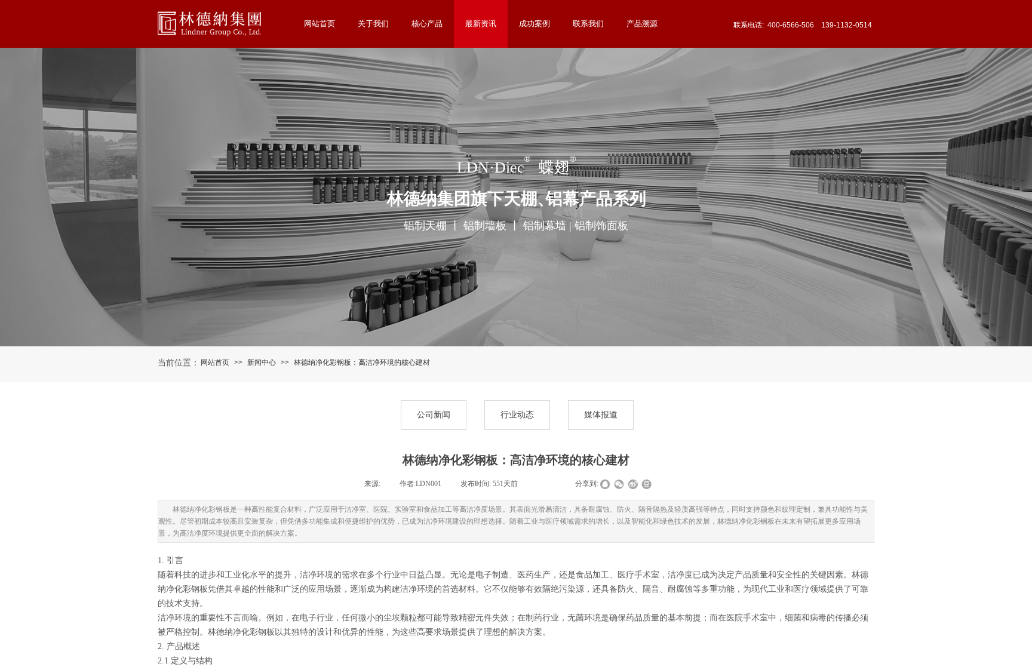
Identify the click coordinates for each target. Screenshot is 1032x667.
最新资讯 (480, 23)
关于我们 (373, 23)
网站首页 (215, 362)
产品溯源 (642, 23)
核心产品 (427, 23)
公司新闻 (433, 414)
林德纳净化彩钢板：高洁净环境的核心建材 (362, 362)
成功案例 (534, 23)
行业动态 (517, 414)
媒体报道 (601, 414)
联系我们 (588, 23)
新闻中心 (261, 362)
